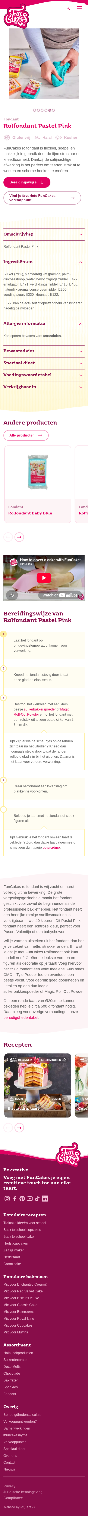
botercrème (51, 847)
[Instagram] (7, 1198)
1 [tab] (34, 110)
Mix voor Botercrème (19, 1312)
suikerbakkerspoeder (40, 709)
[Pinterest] (22, 1198)
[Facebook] (14, 1198)
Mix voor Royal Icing (18, 1318)
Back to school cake (18, 1236)
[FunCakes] (16, 16)
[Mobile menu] (79, 8)
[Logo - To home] (68, 1155)
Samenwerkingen (16, 1428)
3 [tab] (42, 110)
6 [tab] (53, 110)
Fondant (9, 1394)
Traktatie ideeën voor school (24, 1223)
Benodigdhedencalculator (23, 1414)
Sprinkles (10, 1387)
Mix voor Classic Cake (20, 1305)
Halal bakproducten (18, 1353)
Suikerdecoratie (15, 1360)
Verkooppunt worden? (20, 1421)
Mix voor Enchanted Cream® (25, 1284)
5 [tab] (49, 110)
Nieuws (9, 1469)
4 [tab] (45, 110)
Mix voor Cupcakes (17, 1325)
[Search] (68, 8)
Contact (9, 1462)
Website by (19, 1507)
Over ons (10, 1455)
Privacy (9, 1486)
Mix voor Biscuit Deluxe (21, 1298)
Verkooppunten (14, 1442)
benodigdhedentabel (20, 1017)
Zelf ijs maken (14, 1250)
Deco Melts (12, 1366)
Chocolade (11, 1373)
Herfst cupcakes (15, 1243)
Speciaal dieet (14, 1449)
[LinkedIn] (44, 1198)
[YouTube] (30, 1198)
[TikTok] (37, 1198)
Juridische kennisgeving (23, 1492)
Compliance (13, 1498)
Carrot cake (12, 1264)
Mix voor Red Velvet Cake (23, 1291)
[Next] (19, 537)
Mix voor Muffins (15, 1332)
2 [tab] (38, 110)
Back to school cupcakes (22, 1230)
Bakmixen (11, 1380)
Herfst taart (11, 1257)
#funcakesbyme (15, 1435)
